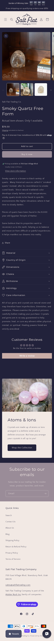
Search (9, 515)
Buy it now (27, 154)
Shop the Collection (22, 448)
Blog (7, 534)
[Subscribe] (45, 493)
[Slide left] (3, 90)
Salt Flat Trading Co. (22, 636)
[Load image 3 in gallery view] (41, 89)
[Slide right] (51, 90)
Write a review (27, 356)
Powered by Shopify (37, 636)
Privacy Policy (12, 553)
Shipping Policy (12, 540)
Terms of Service (13, 559)
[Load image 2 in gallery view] (27, 89)
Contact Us (11, 522)
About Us (10, 528)
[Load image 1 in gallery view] (13, 89)
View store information (15, 171)
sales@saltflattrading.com (18, 585)
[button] (5, 19)
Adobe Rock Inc (13, 594)
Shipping (5, 130)
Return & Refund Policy (16, 547)
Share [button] (7, 243)
